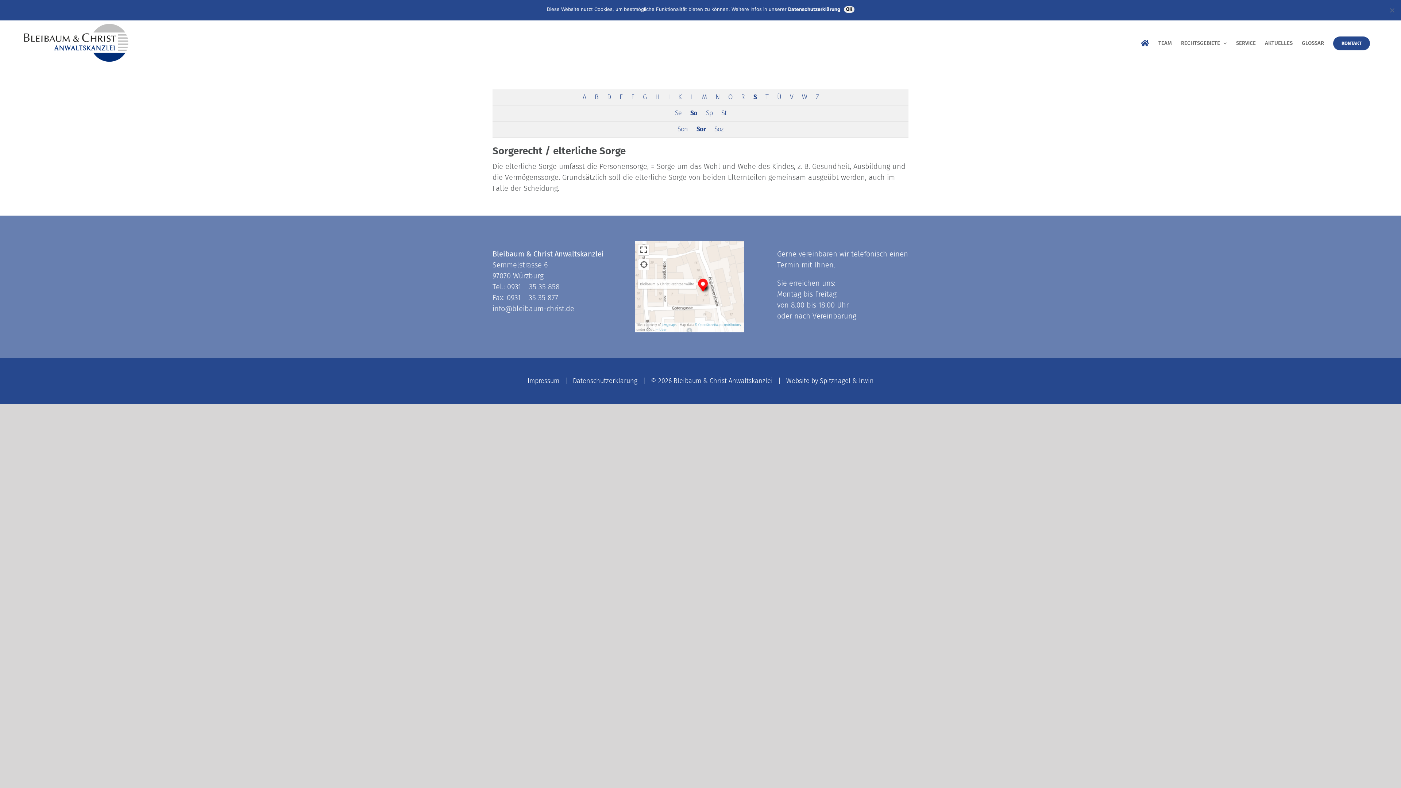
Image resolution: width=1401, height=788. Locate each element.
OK (849, 9)
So (693, 113)
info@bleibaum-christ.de (533, 308)
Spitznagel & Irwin (847, 381)
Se (678, 113)
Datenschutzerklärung (605, 381)
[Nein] (1392, 10)
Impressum (543, 381)
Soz (718, 129)
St (723, 113)
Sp (709, 113)
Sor (701, 129)
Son (683, 129)
